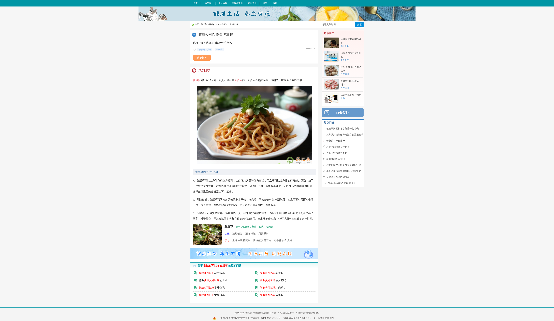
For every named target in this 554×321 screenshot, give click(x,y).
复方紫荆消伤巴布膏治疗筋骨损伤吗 (344, 134)
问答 (264, 3)
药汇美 (204, 24)
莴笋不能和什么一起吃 (337, 146)
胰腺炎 (212, 24)
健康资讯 (252, 3)
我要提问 (202, 57)
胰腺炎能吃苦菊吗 (335, 159)
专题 (275, 3)
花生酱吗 (212, 272)
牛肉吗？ (273, 287)
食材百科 (222, 3)
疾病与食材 (237, 3)
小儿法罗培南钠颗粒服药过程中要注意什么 (348, 171)
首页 (195, 3)
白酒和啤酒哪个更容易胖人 (341, 183)
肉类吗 (271, 272)
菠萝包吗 (273, 280)
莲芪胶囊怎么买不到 (336, 153)
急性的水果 (213, 280)
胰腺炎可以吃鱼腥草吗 (228, 24)
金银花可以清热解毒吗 (337, 177)
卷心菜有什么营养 (335, 140)
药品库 (208, 3)
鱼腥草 (238, 80)
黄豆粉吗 (212, 295)
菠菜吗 (271, 295)
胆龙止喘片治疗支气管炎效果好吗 (343, 165)
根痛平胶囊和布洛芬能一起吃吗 (342, 128)
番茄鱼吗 (212, 287)
